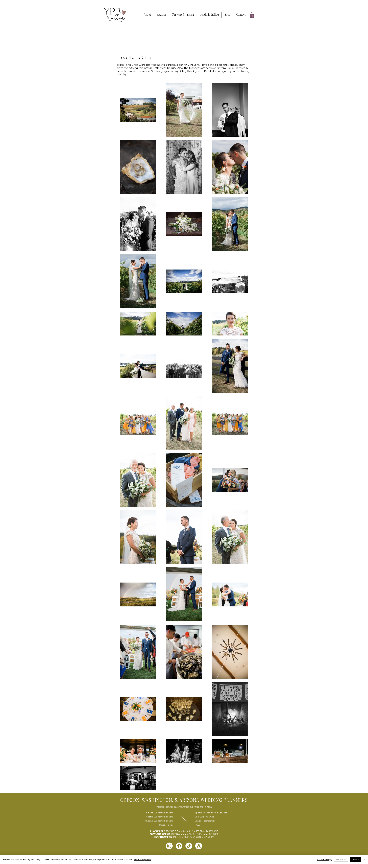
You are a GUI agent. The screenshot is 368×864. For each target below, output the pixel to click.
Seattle (195, 807)
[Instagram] (169, 846)
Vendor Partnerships (205, 820)
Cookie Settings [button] (324, 859)
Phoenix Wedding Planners (159, 820)
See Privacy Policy (142, 859)
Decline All (341, 859)
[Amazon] (198, 846)
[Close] (364, 859)
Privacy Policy (166, 824)
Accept (355, 859)
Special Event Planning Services (210, 812)
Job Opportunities (204, 816)
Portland (186, 807)
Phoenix (207, 807)
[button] (147, 15)
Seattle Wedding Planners (159, 816)
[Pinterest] (179, 846)
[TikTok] (188, 846)
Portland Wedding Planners (159, 812)
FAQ (197, 824)
